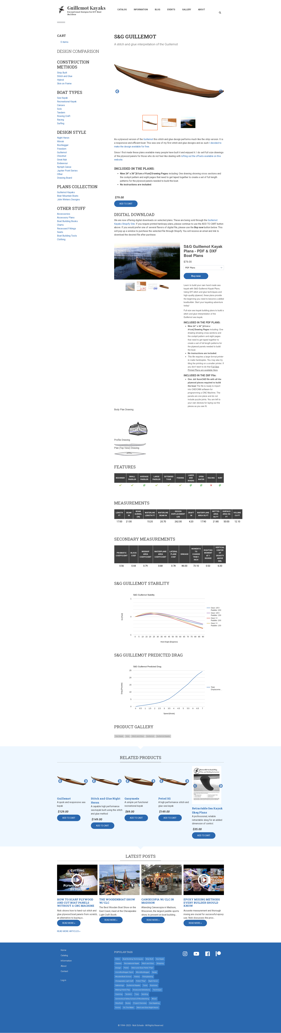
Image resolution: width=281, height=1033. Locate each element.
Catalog (122, 9)
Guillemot (148, 139)
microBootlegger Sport (124, 972)
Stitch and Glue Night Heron (147, 1008)
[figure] (169, 616)
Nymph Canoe (64, 167)
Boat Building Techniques (133, 959)
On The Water (128, 1008)
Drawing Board (64, 177)
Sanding (145, 994)
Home (63, 950)
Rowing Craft (63, 116)
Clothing (61, 239)
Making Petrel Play (122, 990)
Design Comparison (78, 51)
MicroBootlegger (142, 972)
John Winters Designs (68, 199)
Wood (154, 999)
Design (118, 968)
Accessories (63, 213)
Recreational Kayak (67, 101)
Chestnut (61, 156)
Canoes (61, 105)
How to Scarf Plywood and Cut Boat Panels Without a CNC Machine (75, 902)
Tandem (61, 112)
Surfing (60, 123)
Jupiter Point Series (67, 170)
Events (171, 9)
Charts (60, 224)
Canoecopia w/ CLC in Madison (157, 901)
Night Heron (63, 137)
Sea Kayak (119, 736)
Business (153, 985)
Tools (145, 985)
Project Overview (139, 1003)
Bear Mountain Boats (67, 195)
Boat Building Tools (67, 235)
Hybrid (60, 79)
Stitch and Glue (138, 736)
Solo (127, 736)
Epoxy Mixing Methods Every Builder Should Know (202, 902)
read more (68, 923)
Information (141, 9)
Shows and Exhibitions (141, 990)
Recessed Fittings (66, 228)
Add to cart (125, 204)
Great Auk (62, 159)
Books (128, 1003)
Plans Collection (77, 186)
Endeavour (62, 163)
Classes (118, 963)
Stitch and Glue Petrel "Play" (142, 968)
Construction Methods (73, 64)
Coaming (118, 994)
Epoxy (154, 972)
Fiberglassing (147, 977)
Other (60, 174)
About (201, 9)
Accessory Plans (65, 217)
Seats (60, 232)
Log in (63, 980)
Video (117, 959)
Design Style (71, 132)
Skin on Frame (64, 83)
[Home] (61, 9)
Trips (137, 994)
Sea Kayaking (154, 1003)
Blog (157, 9)
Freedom (61, 148)
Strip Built (62, 72)
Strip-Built (119, 1003)
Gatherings (119, 985)
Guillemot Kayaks (86, 8)
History (136, 977)
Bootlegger (62, 145)
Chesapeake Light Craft (124, 981)
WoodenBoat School (123, 977)
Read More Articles (68, 931)
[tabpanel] (169, 81)
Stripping (160, 963)
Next (221, 91)
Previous (117, 91)
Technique (157, 990)
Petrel (126, 968)
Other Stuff (71, 208)
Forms (117, 1008)
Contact (64, 971)
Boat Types (69, 92)
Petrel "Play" (141, 981)
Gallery (186, 9)
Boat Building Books (67, 221)
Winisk (60, 141)
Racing (60, 119)
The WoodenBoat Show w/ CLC (117, 901)
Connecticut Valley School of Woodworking (132, 999)
